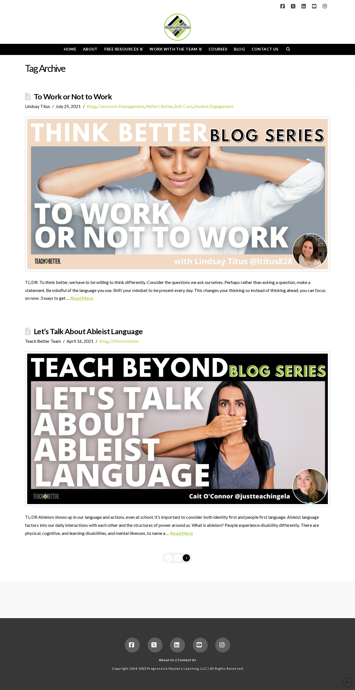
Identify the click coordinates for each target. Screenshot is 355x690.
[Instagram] (325, 6)
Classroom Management (120, 106)
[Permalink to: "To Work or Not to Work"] (177, 194)
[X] (294, 6)
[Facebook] (283, 6)
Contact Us (187, 660)
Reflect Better (159, 106)
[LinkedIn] (304, 6)
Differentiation (124, 341)
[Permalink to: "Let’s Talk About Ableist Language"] (177, 429)
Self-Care (183, 106)
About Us (167, 660)
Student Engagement (214, 106)
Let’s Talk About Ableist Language (88, 331)
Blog (91, 106)
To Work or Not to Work (73, 96)
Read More (81, 298)
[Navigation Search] (288, 49)
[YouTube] (315, 6)
